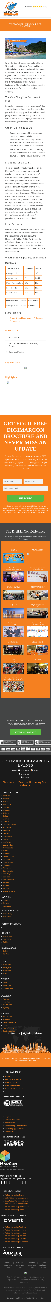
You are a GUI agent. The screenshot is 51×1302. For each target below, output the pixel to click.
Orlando (6, 859)
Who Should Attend (12, 1085)
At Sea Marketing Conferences (17, 1207)
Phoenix (6, 865)
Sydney (6, 1007)
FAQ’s (7, 1091)
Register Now (12, 362)
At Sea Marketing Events (14, 1195)
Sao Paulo (7, 916)
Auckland (6, 999)
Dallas (5, 816)
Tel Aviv (6, 954)
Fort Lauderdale (9, 824)
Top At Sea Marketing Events (16, 1204)
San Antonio (8, 871)
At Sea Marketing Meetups (15, 1233)
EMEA (5, 1025)
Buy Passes (9, 1117)
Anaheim (6, 796)
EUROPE (5, 933)
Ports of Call (12, 330)
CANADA (6, 897)
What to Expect (11, 1082)
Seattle (6, 882)
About (7, 1076)
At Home (6, 1019)
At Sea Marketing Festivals (15, 1227)
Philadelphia (8, 862)
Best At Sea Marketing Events (16, 1201)
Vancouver (7, 906)
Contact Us (9, 1131)
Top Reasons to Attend (14, 1088)
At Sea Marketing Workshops (16, 1241)
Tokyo (5, 973)
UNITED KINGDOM (11, 924)
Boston (6, 807)
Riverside (7, 868)
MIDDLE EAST (8, 947)
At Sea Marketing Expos (14, 1209)
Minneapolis (8, 848)
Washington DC (9, 891)
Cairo (5, 982)
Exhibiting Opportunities (14, 1128)
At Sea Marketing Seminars (16, 1236)
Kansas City (7, 839)
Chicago (6, 813)
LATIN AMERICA (10, 910)
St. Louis (6, 885)
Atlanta (6, 798)
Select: (14, 770)
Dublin (5, 942)
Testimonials (10, 1122)
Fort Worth (7, 827)
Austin (5, 801)
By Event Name (25, 770)
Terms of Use (38, 1298)
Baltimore (7, 804)
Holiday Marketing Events (32, 1265)
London (6, 927)
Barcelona (7, 939)
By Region (26, 778)
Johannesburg (8, 988)
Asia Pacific (7, 1016)
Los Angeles (8, 845)
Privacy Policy (12, 1298)
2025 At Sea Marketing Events (16, 1198)
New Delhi (7, 965)
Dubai (5, 951)
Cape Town (7, 985)
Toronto (6, 903)
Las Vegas (7, 842)
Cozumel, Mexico (16, 352)
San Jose (6, 877)
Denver (6, 819)
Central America (9, 1022)
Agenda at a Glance (13, 1079)
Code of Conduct (25, 1298)
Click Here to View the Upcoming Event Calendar (25, 783)
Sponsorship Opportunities (16, 1125)
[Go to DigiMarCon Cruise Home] (11, 9)
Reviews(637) (36, 6)
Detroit (5, 822)
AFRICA (5, 979)
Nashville (6, 853)
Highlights (11, 377)
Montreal (6, 900)
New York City (8, 856)
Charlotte (6, 810)
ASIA (3, 961)
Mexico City (7, 913)
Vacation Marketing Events (20, 1265)
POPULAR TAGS (12, 1190)
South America (9, 1031)
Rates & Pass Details (13, 1120)
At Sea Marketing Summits (15, 1239)
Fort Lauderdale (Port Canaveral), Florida (23, 344)
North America (8, 1028)
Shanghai (7, 967)
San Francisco (8, 879)
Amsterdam (7, 936)
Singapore (7, 970)
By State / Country (26, 774)
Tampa (6, 888)
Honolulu (6, 830)
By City (36, 770)
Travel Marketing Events (43, 1265)
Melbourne (7, 1005)
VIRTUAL (6, 1013)
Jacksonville (7, 836)
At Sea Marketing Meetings (15, 1230)
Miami (5, 851)
